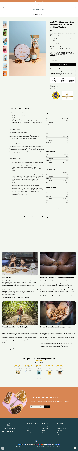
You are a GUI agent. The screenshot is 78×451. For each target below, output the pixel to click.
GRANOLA (32, 12)
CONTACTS (43, 14)
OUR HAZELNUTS (15, 12)
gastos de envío (61, 33)
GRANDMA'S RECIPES (36, 14)
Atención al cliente (31, 426)
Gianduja (62, 49)
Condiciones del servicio (47, 432)
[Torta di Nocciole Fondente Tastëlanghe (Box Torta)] (60, 373)
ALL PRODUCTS (7, 12)
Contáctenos (59, 430)
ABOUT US (71, 12)
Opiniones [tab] (26, 108)
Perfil (28, 428)
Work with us (29, 432)
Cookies (43, 435)
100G (52, 56)
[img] (39, 361)
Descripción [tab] (13, 108)
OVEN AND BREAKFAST (53, 12)
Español (30, 441)
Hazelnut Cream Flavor (56, 46)
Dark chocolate (54, 49)
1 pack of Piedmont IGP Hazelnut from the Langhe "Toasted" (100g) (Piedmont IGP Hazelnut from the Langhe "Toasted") (62, 53)
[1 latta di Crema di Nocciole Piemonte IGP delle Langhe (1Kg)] (50, 373)
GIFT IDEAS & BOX (64, 12)
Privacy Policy (45, 426)
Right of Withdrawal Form (62, 435)
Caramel (68, 49)
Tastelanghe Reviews (31, 435)
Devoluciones (45, 428)
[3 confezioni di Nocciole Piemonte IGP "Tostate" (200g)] (39, 373)
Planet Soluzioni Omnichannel (57, 446)
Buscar (58, 432)
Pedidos (29, 430)
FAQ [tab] (20, 108)
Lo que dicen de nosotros (62, 428)
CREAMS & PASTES (24, 12)
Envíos (43, 430)
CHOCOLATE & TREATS (41, 12)
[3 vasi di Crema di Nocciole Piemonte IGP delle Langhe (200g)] (28, 373)
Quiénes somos (60, 426)
